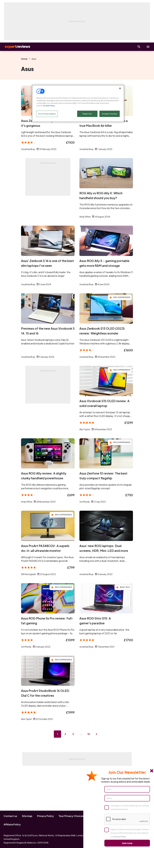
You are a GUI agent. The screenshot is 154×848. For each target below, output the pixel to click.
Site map (27, 816)
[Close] (120, 88)
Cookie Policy (49, 105)
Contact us (10, 816)
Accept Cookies (109, 114)
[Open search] (139, 46)
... (81, 734)
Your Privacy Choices (71, 816)
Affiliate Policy (12, 824)
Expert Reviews (15, 47)
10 (88, 734)
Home (24, 58)
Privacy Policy (45, 816)
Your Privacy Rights (47, 114)
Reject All (87, 114)
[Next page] (96, 734)
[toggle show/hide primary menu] (148, 46)
